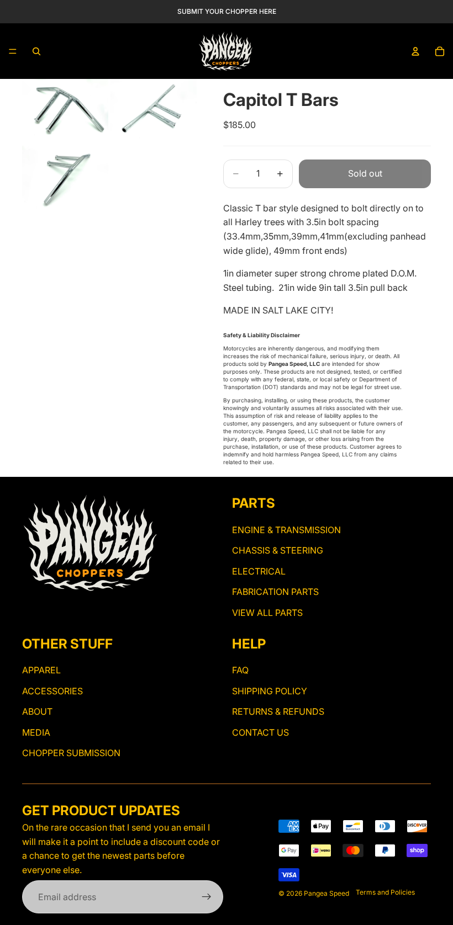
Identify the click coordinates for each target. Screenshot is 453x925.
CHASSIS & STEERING (277, 550)
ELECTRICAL (259, 571)
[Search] (36, 51)
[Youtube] (48, 609)
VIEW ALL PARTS (267, 612)
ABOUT (37, 711)
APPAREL (41, 670)
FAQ (240, 670)
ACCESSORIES (52, 690)
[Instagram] (28, 609)
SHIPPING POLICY (269, 690)
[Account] (415, 51)
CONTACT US (260, 732)
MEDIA (36, 732)
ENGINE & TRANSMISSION (286, 529)
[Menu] (12, 51)
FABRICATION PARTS (275, 591)
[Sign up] (206, 896)
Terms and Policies (385, 892)
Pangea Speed (326, 893)
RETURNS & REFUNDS (278, 711)
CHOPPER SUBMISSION (71, 752)
